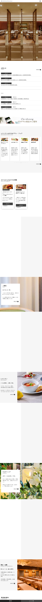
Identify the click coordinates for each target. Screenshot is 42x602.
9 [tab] (27, 162)
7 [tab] (24, 162)
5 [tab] (21, 162)
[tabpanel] (6, 149)
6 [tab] (22, 162)
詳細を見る (7, 203)
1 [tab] (14, 162)
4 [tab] (19, 162)
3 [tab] (17, 162)
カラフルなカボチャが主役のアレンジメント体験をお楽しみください (7, 199)
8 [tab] (25, 162)
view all (37, 69)
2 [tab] (16, 162)
